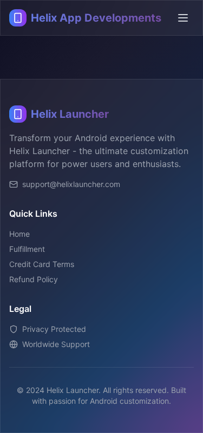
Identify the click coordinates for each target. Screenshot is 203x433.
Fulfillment (27, 249)
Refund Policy (33, 279)
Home (19, 233)
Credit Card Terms (41, 264)
